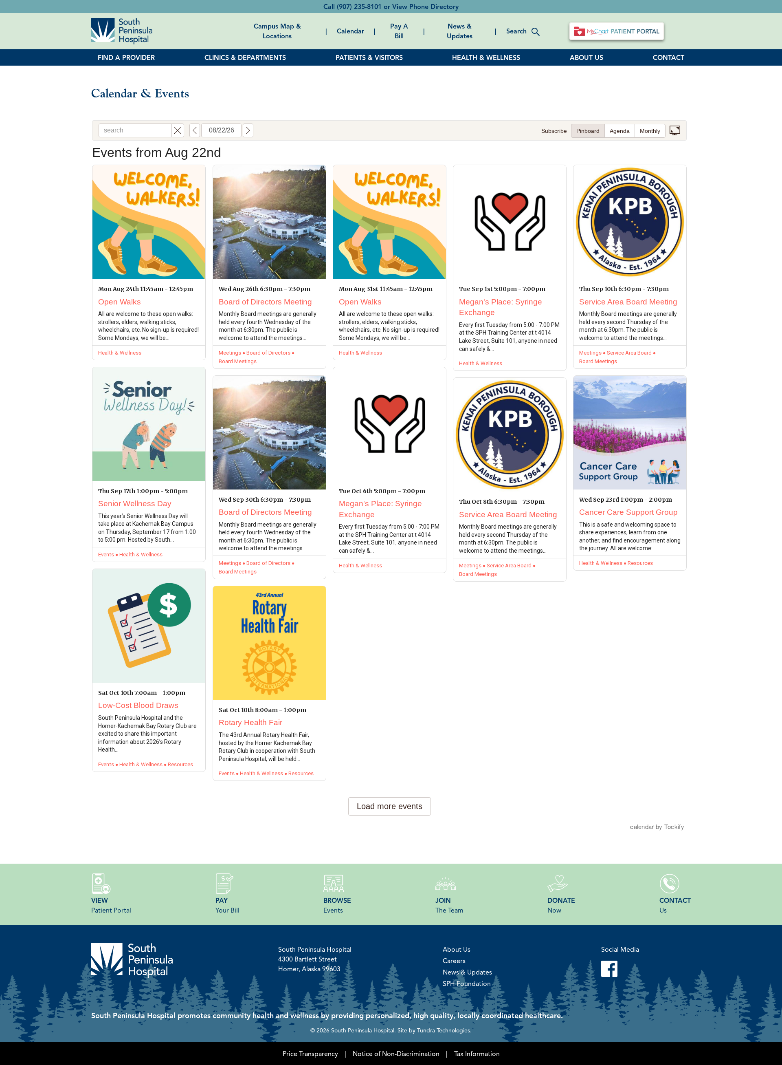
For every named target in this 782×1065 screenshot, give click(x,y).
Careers (454, 960)
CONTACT (668, 57)
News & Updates (459, 31)
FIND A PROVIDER (126, 57)
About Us (456, 949)
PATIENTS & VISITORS (369, 57)
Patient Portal (111, 905)
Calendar (350, 31)
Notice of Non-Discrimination (396, 1053)
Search (516, 31)
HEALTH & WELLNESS (486, 57)
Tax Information (477, 1053)
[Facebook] (620, 969)
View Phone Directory (425, 6)
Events (337, 905)
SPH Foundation (467, 983)
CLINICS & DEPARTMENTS (245, 57)
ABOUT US (586, 57)
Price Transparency (310, 1053)
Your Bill (227, 905)
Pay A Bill (399, 31)
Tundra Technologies (443, 1030)
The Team (449, 905)
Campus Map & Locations (277, 31)
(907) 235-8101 (359, 6)
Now (561, 905)
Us (675, 905)
